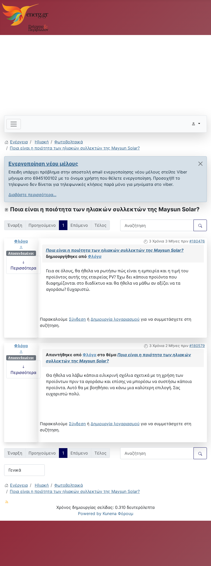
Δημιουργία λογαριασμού (115, 319)
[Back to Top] (202, 556)
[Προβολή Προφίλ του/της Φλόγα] (21, 247)
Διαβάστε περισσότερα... (32, 194)
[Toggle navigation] (13, 124)
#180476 (197, 241)
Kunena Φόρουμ (118, 513)
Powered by (89, 513)
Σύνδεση (77, 319)
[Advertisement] (105, 73)
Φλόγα (21, 241)
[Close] (200, 163)
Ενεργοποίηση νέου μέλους (43, 164)
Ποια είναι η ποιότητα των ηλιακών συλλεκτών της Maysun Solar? (114, 250)
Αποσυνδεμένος (21, 253)
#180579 (197, 345)
